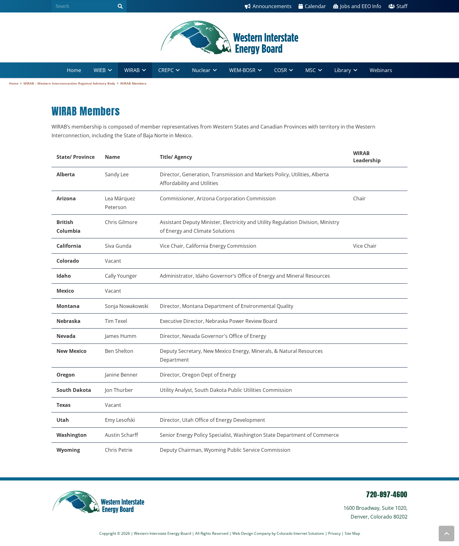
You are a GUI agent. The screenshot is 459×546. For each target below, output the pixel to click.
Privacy (335, 533)
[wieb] (229, 37)
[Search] (120, 6)
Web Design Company (251, 533)
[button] (109, 70)
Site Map (352, 533)
